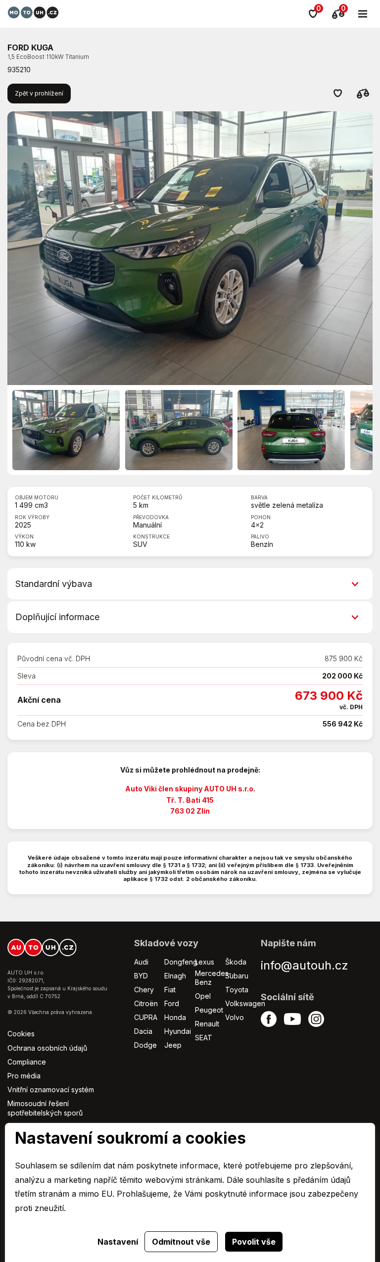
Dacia (143, 1031)
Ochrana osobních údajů (47, 1048)
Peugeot (209, 1010)
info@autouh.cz (304, 965)
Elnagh (175, 975)
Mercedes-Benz (213, 977)
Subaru (236, 975)
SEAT (203, 1037)
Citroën (146, 1003)
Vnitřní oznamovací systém (50, 1089)
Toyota (236, 989)
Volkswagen (245, 1003)
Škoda (235, 962)
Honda (175, 1017)
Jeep (173, 1045)
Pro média (24, 1075)
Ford (171, 1003)
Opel (203, 996)
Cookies (21, 1033)
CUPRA (145, 1017)
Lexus (204, 962)
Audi (141, 962)
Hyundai (177, 1031)
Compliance (26, 1062)
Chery (144, 989)
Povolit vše (254, 1242)
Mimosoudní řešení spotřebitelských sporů (45, 1107)
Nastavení (117, 1242)
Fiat (170, 989)
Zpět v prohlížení (39, 93)
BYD (141, 975)
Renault (207, 1023)
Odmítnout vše (181, 1242)
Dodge (145, 1045)
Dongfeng (180, 962)
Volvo (234, 1017)
